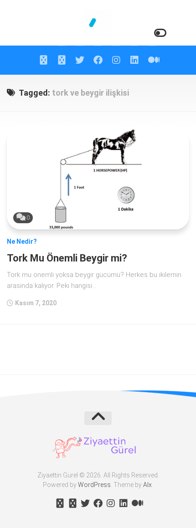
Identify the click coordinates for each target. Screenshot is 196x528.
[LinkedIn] (134, 60)
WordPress (94, 484)
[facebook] (98, 60)
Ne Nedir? (22, 241)
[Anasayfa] (43, 60)
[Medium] (153, 60)
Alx (147, 484)
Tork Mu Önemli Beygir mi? (67, 258)
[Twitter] (80, 60)
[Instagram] (116, 60)
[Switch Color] (160, 33)
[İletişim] (61, 60)
